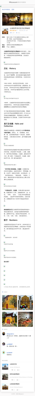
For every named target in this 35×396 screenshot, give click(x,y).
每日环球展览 (6, 9)
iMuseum (21, 394)
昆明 (13, 9)
